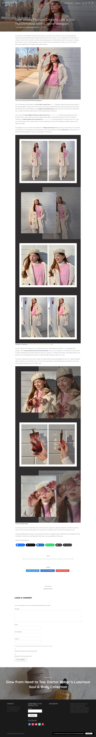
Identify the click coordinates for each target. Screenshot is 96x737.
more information (80, 733)
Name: (16, 624)
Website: (17, 639)
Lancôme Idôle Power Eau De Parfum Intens (40, 344)
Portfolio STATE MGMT (12, 711)
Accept (89, 733)
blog (51, 3)
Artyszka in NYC (10, 2)
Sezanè (51, 559)
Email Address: (18, 631)
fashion (28, 27)
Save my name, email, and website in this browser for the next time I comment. (34, 646)
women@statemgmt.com (13, 709)
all (17, 27)
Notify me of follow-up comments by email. (26, 651)
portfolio (59, 3)
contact (77, 3)
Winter (54, 559)
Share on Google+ (62, 570)
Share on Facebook (47, 570)
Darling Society (47, 119)
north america (35, 27)
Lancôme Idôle (45, 559)
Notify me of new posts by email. (23, 656)
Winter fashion (60, 559)
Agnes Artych (48, 589)
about (46, 3)
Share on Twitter (32, 570)
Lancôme (39, 559)
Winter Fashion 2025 (69, 559)
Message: (17, 609)
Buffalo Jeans (54, 115)
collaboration (68, 3)
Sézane (52, 104)
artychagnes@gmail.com (13, 707)
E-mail (30, 708)
